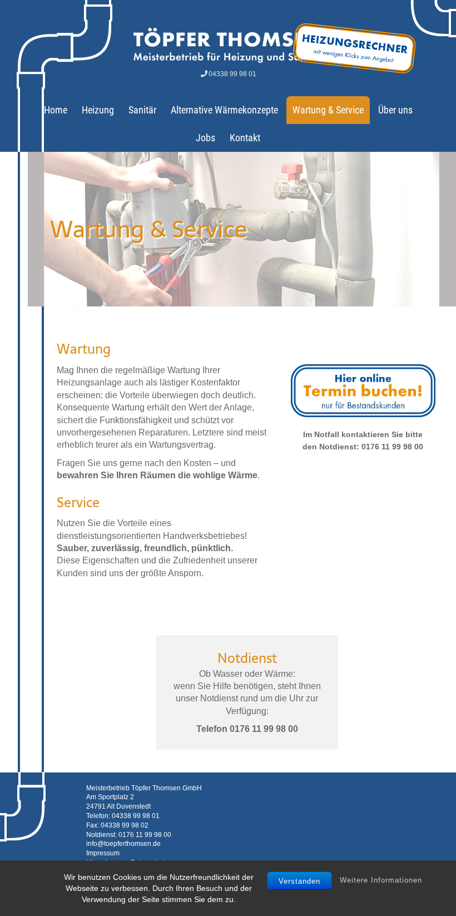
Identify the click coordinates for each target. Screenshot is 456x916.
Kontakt (245, 137)
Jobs (205, 137)
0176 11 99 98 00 (144, 835)
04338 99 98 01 (232, 74)
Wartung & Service (328, 110)
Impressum (103, 853)
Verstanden (299, 881)
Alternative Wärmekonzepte (224, 110)
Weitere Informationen (381, 880)
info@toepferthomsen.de (123, 844)
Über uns (395, 110)
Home (55, 110)
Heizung (98, 110)
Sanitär (142, 110)
